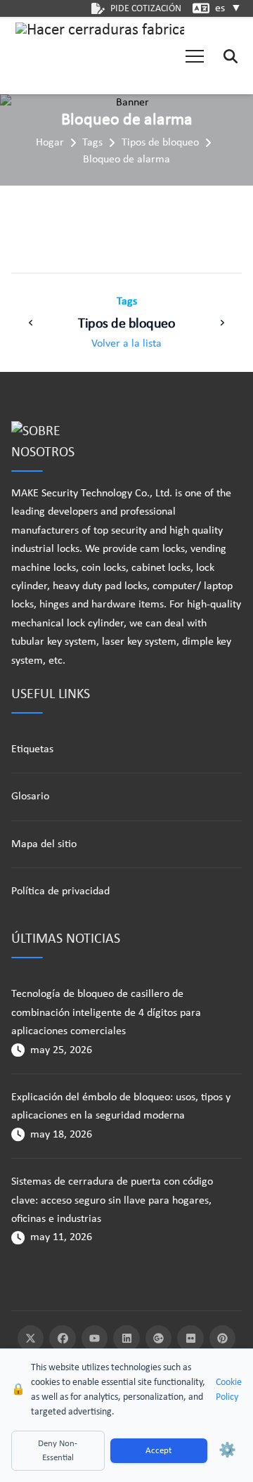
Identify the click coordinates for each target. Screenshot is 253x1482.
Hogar (50, 142)
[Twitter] (31, 1338)
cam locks (162, 549)
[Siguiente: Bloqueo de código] (222, 322)
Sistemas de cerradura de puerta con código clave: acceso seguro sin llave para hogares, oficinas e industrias (112, 1200)
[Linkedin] (126, 1338)
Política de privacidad (60, 891)
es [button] (228, 8)
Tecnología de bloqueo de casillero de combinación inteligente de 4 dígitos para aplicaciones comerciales (106, 1012)
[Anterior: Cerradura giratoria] (30, 322)
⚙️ (227, 1451)
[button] (194, 56)
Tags (92, 142)
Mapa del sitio (44, 844)
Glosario (30, 796)
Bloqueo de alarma (126, 159)
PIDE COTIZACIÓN (145, 9)
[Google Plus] (158, 1338)
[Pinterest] (222, 1338)
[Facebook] (62, 1338)
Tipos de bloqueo (160, 142)
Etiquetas (32, 749)
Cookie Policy (229, 1390)
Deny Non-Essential (57, 1450)
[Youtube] (95, 1338)
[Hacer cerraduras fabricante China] (99, 56)
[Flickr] (190, 1338)
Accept (158, 1450)
